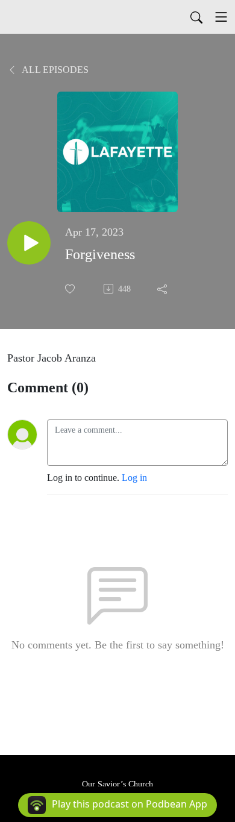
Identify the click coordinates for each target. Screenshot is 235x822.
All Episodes (54, 69)
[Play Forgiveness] (29, 243)
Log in (134, 477)
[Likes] (71, 289)
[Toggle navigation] (221, 16)
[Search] (196, 17)
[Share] (163, 288)
